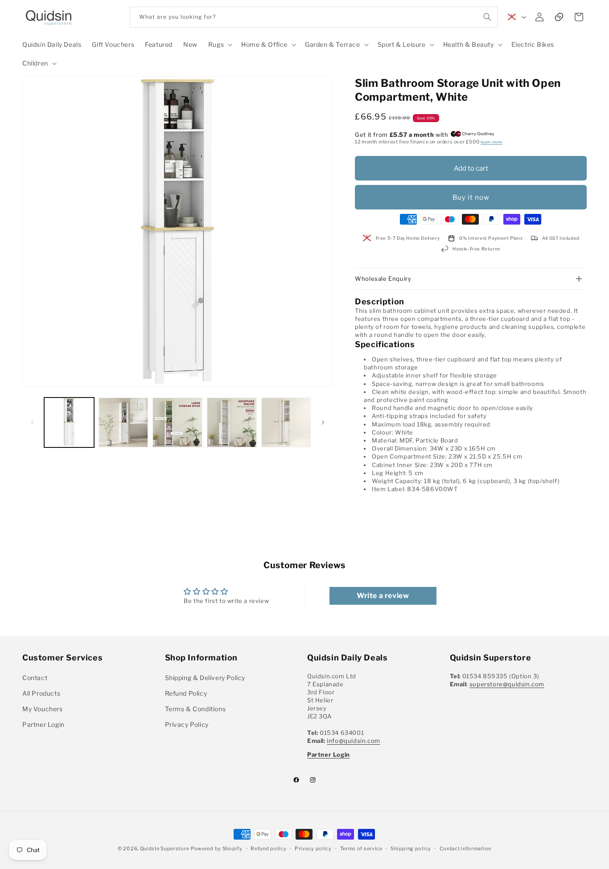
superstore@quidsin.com (506, 683)
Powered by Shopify (217, 848)
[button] (219, 44)
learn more (491, 141)
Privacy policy (313, 848)
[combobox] (313, 17)
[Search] (487, 17)
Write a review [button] (383, 595)
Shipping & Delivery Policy (205, 677)
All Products (41, 693)
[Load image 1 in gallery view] (69, 422)
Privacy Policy (187, 724)
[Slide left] (32, 422)
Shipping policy (411, 848)
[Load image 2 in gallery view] (123, 422)
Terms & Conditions (195, 708)
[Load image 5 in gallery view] (286, 422)
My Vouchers (42, 708)
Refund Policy (186, 693)
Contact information (465, 848)
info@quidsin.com (353, 740)
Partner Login (43, 724)
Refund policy (268, 848)
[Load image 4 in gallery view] (232, 422)
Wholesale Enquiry (383, 278)
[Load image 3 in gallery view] (177, 422)
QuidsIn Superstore (164, 848)
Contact (34, 677)
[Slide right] (323, 422)
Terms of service (361, 848)
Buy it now (471, 197)
